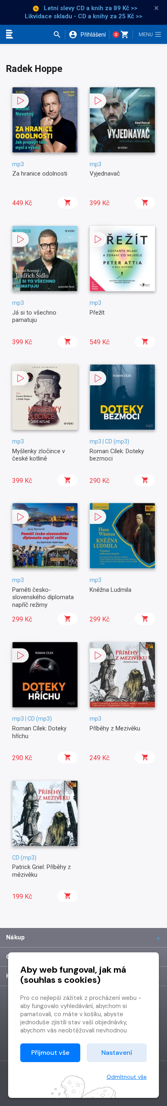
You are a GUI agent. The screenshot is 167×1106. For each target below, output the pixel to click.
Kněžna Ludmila (110, 589)
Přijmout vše (50, 1052)
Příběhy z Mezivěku (115, 728)
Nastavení (116, 1052)
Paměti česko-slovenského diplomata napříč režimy (43, 597)
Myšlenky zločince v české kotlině (38, 455)
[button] (59, 34)
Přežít (97, 312)
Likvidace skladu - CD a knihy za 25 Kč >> (83, 16)
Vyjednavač (105, 173)
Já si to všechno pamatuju (34, 316)
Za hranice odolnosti (39, 173)
